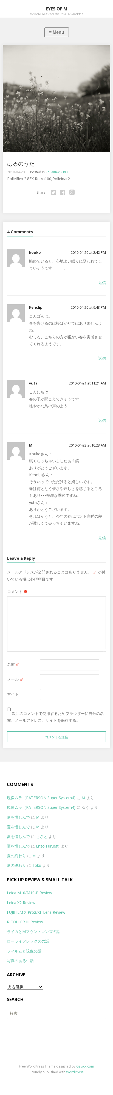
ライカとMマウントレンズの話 (33, 931)
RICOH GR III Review (25, 921)
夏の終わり (16, 855)
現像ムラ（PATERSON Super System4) (41, 797)
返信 (102, 282)
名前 (13, 664)
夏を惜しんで (18, 817)
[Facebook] (63, 192)
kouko (35, 252)
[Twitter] (53, 192)
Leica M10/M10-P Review (29, 892)
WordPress (74, 1072)
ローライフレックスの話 (28, 941)
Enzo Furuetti (48, 846)
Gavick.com (85, 1066)
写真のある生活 (20, 960)
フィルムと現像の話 (24, 951)
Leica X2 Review (21, 902)
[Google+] (72, 192)
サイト (13, 693)
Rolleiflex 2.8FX (57, 172)
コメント (17, 591)
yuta (33, 383)
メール (15, 679)
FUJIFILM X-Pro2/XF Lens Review (36, 912)
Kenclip (36, 307)
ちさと (41, 836)
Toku (36, 865)
